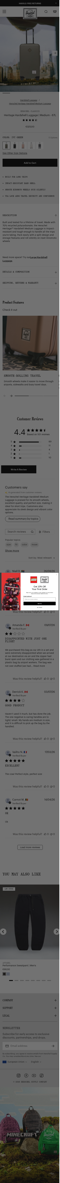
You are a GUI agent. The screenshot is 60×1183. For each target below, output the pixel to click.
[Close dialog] (56, 574)
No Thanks (39, 607)
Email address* (27, 596)
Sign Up (40, 603)
